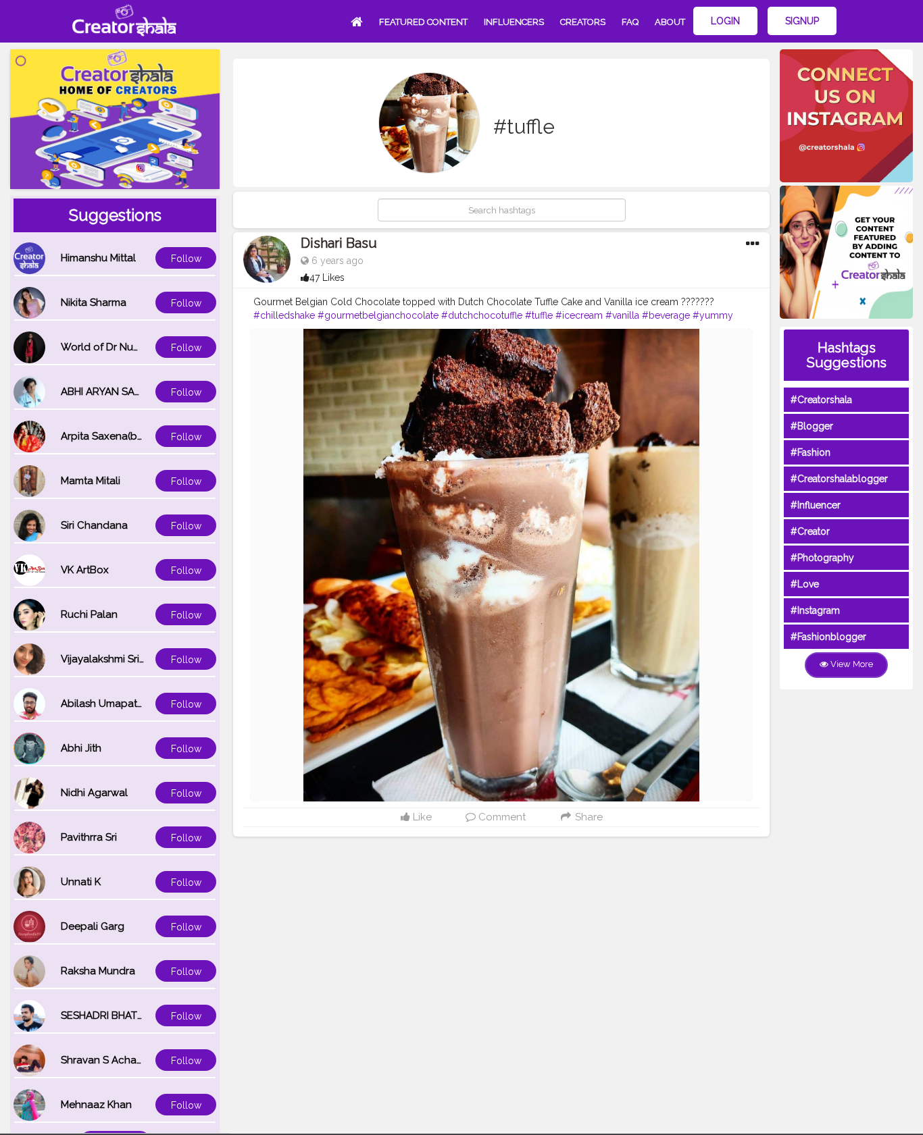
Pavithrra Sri (89, 837)
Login (725, 21)
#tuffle (539, 315)
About (670, 22)
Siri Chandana (94, 525)
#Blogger (812, 426)
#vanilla (622, 315)
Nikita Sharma (93, 302)
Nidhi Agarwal (94, 793)
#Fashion (810, 452)
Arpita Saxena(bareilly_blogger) (137, 436)
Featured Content (423, 22)
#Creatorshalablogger (839, 478)
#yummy (713, 315)
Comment (501, 817)
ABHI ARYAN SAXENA (111, 392)
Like (421, 817)
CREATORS (582, 22)
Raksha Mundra (98, 971)
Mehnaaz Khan (96, 1105)
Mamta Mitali (90, 481)
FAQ (630, 22)
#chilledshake (284, 315)
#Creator (810, 531)
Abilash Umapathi (103, 703)
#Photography (822, 557)
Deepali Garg (92, 926)
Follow (186, 258)
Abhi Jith (81, 748)
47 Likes (327, 277)
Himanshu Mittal (98, 258)
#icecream (579, 315)
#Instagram (815, 610)
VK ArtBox (85, 570)
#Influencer (816, 505)
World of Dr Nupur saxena (123, 347)
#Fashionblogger (828, 636)
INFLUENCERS (514, 22)
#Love (805, 584)
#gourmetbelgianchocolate (378, 315)
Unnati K (81, 882)
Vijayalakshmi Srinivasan (118, 659)
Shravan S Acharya (106, 1060)
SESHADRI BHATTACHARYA (125, 1015)
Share (587, 817)
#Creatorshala (821, 399)
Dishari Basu (339, 243)
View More (850, 664)
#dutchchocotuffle (481, 315)
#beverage (666, 315)
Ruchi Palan (89, 614)
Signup (802, 21)
